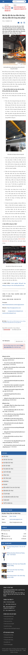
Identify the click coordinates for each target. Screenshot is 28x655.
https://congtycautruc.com (14, 307)
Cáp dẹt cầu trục (8, 459)
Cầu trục (5, 456)
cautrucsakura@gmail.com (9, 313)
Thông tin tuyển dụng (8, 639)
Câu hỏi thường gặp (8, 644)
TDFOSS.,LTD (18, 650)
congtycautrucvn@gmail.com (14, 311)
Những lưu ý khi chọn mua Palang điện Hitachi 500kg (16, 564)
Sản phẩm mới (7, 642)
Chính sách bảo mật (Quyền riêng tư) (12, 628)
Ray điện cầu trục (8, 462)
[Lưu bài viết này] (24, 22)
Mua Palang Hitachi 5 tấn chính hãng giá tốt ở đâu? (16, 576)
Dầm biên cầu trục (8, 490)
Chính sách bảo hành (8, 619)
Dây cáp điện (6, 465)
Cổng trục (6, 475)
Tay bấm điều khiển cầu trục (11, 497)
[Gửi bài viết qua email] (19, 22)
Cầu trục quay (7, 478)
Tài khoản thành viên (8, 637)
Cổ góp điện (6, 493)
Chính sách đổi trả (8, 621)
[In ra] (22, 22)
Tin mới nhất (8, 543)
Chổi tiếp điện (7, 472)
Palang (5, 484)
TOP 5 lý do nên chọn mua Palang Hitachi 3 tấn (15, 570)
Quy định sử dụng (7, 626)
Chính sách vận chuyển (9, 623)
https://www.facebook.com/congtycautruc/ (13, 304)
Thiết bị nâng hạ (7, 503)
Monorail (6, 481)
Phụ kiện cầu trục (8, 469)
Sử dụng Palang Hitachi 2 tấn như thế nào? (16, 547)
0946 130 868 (13, 516)
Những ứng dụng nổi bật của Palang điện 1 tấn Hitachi (15, 553)
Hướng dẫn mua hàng (8, 635)
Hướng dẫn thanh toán (9, 616)
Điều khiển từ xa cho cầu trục (11, 487)
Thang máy (6, 500)
